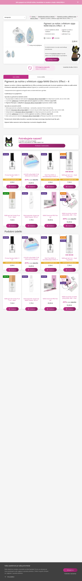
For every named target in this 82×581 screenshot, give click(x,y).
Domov (34, 16)
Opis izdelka (16, 77)
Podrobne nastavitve (70, 573)
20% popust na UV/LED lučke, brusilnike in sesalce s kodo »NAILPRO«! (40, 2)
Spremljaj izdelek (52, 59)
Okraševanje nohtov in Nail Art (46, 16)
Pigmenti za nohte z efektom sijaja (66, 16)
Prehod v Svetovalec (42, 146)
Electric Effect (34, 18)
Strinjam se (70, 570)
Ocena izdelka (41, 77)
